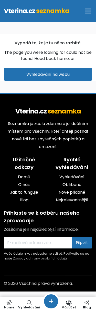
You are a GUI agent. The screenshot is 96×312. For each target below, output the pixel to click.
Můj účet (68, 307)
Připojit (82, 242)
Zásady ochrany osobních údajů (40, 258)
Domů (24, 177)
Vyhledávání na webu (48, 74)
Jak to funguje (24, 192)
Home (9, 307)
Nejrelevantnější (72, 200)
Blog (24, 200)
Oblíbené (71, 185)
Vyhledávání (71, 177)
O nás (24, 185)
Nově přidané (72, 192)
